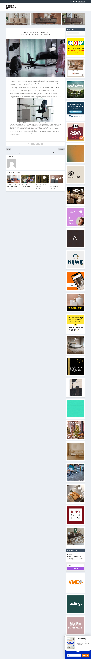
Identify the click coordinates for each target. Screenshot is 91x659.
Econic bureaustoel (55, 87)
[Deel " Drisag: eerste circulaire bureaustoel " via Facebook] (32, 144)
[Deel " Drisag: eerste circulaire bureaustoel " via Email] (39, 144)
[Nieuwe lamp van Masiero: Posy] (56, 179)
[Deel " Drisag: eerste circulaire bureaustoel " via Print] (42, 144)
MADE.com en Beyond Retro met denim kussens (13, 187)
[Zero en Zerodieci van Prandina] (42, 179)
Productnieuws (47, 35)
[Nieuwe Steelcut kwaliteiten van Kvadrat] (28, 179)
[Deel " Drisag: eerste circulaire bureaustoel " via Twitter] (34, 144)
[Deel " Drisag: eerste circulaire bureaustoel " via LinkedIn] (37, 144)
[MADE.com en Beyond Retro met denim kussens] (13, 179)
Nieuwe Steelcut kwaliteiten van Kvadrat (26, 187)
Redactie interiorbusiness (32, 35)
